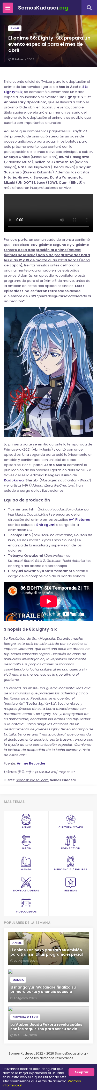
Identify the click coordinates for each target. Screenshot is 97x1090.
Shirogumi (45, 524)
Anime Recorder (31, 763)
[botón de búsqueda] (89, 8)
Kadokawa (14, 480)
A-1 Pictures (79, 519)
